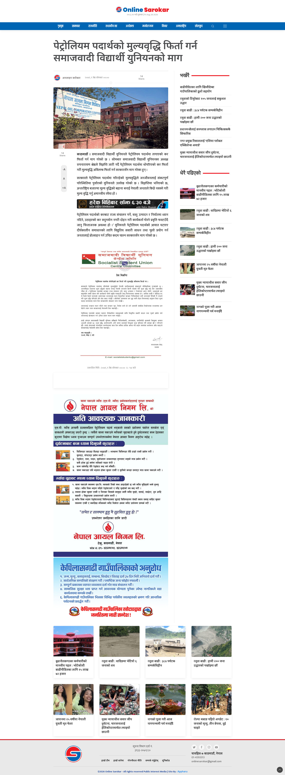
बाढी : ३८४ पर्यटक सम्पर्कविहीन (201, 110)
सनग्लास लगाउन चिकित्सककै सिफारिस (205, 131)
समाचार (76, 26)
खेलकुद (199, 26)
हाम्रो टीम (105, 760)
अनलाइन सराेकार (71, 78)
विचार (164, 26)
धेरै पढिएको (190, 173)
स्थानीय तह (111, 26)
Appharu (182, 771)
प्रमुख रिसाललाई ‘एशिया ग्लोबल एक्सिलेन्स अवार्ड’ (201, 143)
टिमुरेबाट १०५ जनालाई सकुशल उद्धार (203, 101)
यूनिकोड (166, 760)
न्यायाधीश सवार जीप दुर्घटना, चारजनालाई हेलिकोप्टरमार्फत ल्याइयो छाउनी (205, 154)
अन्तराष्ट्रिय (181, 26)
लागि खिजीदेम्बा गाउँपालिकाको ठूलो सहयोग (197, 89)
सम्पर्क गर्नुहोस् (151, 760)
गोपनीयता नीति (135, 760)
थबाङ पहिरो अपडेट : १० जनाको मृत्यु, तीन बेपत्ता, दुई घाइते (211, 723)
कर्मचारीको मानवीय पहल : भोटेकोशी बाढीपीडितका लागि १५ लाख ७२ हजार (72, 667)
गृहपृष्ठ (60, 26)
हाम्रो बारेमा (118, 760)
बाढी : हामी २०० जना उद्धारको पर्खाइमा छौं (201, 120)
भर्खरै (184, 75)
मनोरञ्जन (147, 26)
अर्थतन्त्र (130, 26)
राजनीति (92, 26)
